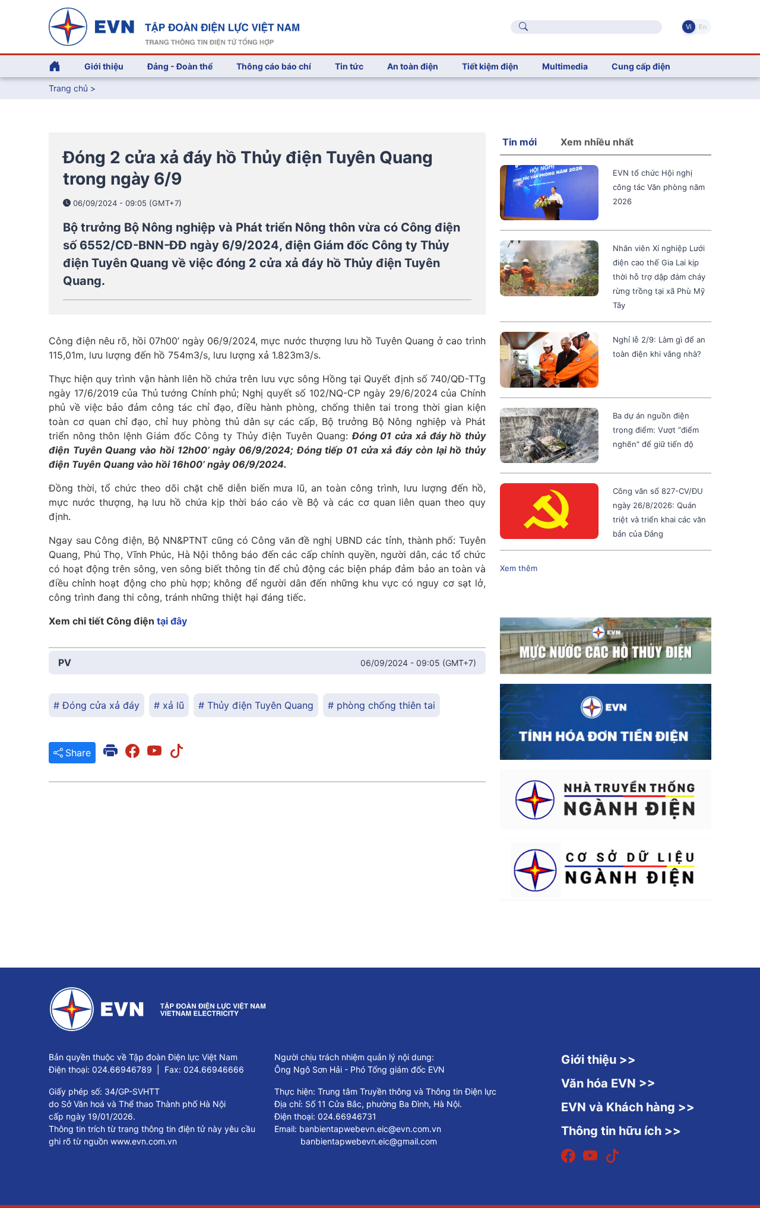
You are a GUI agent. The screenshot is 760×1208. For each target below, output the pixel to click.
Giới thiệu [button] (104, 66)
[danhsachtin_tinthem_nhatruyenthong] (605, 798)
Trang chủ (68, 88)
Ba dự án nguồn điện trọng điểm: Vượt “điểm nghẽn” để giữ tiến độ (656, 430)
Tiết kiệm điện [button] (490, 66)
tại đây (172, 621)
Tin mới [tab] (519, 142)
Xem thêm (518, 568)
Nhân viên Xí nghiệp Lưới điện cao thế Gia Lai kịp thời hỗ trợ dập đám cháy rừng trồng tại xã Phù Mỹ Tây (659, 276)
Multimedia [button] (565, 66)
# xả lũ (169, 705)
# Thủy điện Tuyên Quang (256, 705)
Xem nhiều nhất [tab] (597, 142)
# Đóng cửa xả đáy (96, 705)
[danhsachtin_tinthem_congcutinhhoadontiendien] (605, 721)
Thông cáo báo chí (273, 66)
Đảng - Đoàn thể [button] (180, 66)
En (702, 27)
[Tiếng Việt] (174, 25)
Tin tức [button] (349, 66)
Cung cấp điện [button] (641, 66)
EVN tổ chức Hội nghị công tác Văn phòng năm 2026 (659, 187)
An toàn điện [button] (412, 66)
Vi (689, 27)
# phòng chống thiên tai (381, 705)
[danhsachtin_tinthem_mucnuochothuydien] (605, 645)
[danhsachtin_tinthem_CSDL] (605, 869)
